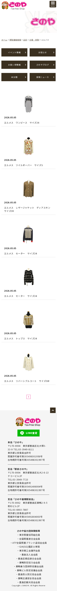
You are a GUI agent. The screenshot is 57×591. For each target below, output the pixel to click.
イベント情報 (14, 52)
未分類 (14, 77)
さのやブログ (42, 64)
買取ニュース (42, 77)
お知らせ (42, 52)
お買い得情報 (14, 64)
